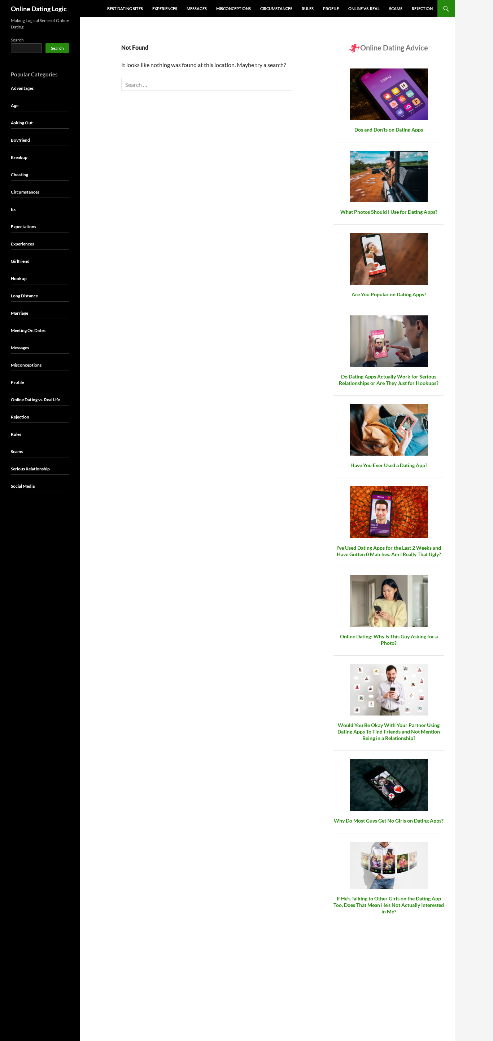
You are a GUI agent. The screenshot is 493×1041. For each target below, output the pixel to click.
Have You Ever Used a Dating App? (388, 465)
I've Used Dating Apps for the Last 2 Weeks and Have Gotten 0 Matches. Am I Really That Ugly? (388, 551)
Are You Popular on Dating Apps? (389, 294)
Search (17, 40)
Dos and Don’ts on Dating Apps (388, 130)
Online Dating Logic (39, 9)
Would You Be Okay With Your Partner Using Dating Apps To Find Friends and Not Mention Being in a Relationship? (388, 731)
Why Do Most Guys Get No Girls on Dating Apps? (389, 821)
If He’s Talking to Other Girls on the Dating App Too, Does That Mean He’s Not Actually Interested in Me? (388, 904)
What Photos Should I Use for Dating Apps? (388, 212)
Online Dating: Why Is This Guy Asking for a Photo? (389, 639)
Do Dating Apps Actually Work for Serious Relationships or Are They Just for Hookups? (389, 379)
